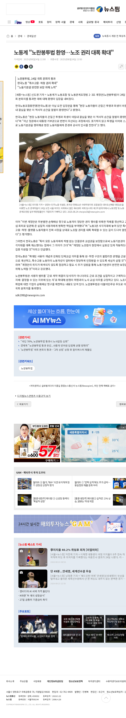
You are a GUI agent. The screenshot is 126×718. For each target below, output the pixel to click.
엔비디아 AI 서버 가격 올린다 (35, 591)
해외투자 (107, 22)
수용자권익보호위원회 (116, 681)
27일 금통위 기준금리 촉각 (33, 599)
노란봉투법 (27, 368)
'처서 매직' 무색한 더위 (94, 636)
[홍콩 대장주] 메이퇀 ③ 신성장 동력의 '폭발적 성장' (51, 500)
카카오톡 (17, 67)
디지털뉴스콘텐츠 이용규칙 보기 (34, 396)
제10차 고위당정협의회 (115, 636)
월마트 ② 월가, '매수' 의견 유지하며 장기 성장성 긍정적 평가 (51, 484)
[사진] (32, 557)
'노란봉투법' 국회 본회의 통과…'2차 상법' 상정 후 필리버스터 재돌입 (56, 349)
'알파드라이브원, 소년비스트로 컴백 (37, 636)
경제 (72, 22)
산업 (118, 22)
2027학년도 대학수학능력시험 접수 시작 (115, 621)
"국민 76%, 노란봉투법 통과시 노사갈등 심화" (45, 341)
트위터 (26, 67)
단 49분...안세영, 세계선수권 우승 (70, 571)
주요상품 (24, 681)
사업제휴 (37, 681)
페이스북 (21, 67)
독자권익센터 (94, 681)
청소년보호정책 (76, 681)
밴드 (31, 67)
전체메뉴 (9, 21)
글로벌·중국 (93, 22)
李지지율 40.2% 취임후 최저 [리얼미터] (74, 549)
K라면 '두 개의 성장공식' (32, 595)
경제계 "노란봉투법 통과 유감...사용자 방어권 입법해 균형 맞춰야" (55, 345)
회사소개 (10, 681)
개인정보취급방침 (55, 681)
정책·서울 (60, 22)
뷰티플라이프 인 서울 (71, 636)
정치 (49, 22)
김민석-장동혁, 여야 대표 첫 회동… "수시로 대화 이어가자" (94, 621)
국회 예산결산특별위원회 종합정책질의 (71, 621)
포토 (40, 22)
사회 (80, 22)
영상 (28, 22)
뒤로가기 (23, 404)
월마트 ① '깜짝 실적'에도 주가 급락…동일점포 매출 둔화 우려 (92, 484)
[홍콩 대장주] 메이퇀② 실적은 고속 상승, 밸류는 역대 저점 (92, 500)
